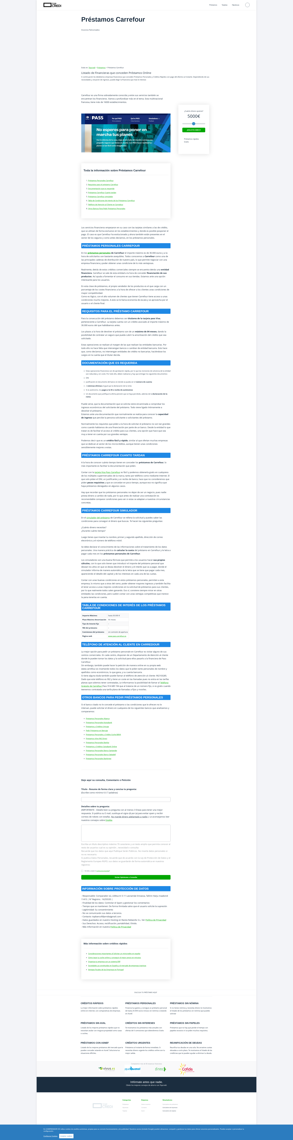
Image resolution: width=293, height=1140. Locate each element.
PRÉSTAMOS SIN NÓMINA (184, 1003)
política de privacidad (103, 871)
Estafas (109, 820)
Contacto (144, 1107)
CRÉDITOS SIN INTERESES (140, 1023)
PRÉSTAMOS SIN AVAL (93, 1023)
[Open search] (247, 5)
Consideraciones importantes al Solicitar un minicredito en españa (114, 953)
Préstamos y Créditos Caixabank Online (101, 746)
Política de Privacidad (155, 920)
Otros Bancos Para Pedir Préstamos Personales (106, 208)
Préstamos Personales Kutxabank (99, 722)
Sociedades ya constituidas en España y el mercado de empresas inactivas (117, 965)
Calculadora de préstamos (170, 1104)
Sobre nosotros (145, 1104)
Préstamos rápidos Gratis (191, 140)
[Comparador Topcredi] (52, 5)
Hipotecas (235, 5)
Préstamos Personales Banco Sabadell (101, 754)
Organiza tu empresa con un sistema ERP (104, 961)
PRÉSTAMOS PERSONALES (140, 1003)
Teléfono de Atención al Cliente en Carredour (105, 204)
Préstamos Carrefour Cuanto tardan (102, 192)
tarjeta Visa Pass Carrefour (107, 472)
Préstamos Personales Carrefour (101, 180)
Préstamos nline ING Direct (96, 738)
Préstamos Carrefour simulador (100, 196)
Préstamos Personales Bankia (97, 742)
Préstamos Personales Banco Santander (101, 750)
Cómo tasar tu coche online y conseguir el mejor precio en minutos (114, 957)
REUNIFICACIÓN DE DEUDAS (186, 1043)
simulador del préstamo (98, 517)
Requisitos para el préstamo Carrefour (103, 184)
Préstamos (213, 5)
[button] (146, 992)
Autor (143, 1111)
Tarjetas (224, 5)
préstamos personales (99, 253)
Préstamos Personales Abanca (98, 718)
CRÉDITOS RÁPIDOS (92, 1003)
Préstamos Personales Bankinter (98, 758)
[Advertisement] (146, 47)
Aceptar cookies (66, 1136)
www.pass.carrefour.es (117, 636)
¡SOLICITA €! (194, 130)
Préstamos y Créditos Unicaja (97, 726)
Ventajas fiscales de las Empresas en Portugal (106, 969)
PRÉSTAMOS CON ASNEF (95, 1043)
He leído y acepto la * (97, 871)
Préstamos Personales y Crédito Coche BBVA (103, 734)
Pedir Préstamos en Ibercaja (97, 730)
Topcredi (92, 67)
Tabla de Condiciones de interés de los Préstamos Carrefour (111, 200)
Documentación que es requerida (101, 188)
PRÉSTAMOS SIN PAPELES (185, 1023)
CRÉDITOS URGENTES (137, 1043)
